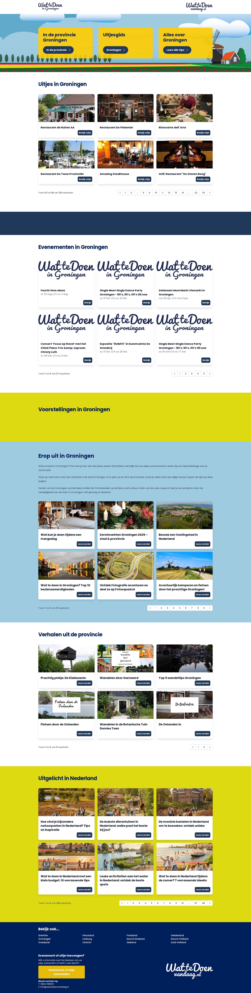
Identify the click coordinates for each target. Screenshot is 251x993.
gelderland (177, 935)
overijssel (44, 942)
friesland (132, 935)
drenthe (43, 935)
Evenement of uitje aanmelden (62, 972)
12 (169, 192)
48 (203, 903)
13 (176, 192)
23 (203, 192)
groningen (44, 939)
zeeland (131, 942)
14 (183, 192)
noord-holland (179, 939)
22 (196, 192)
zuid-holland (178, 942)
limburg (87, 939)
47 (195, 903)
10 (156, 192)
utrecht (87, 942)
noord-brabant (136, 939)
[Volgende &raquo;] (210, 192)
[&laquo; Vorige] (120, 192)
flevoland (88, 935)
